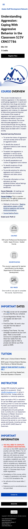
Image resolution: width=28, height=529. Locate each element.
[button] (3, 4)
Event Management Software (8, 518)
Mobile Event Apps (6, 520)
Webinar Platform (6, 524)
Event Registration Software (8, 522)
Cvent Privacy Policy (6, 525)
